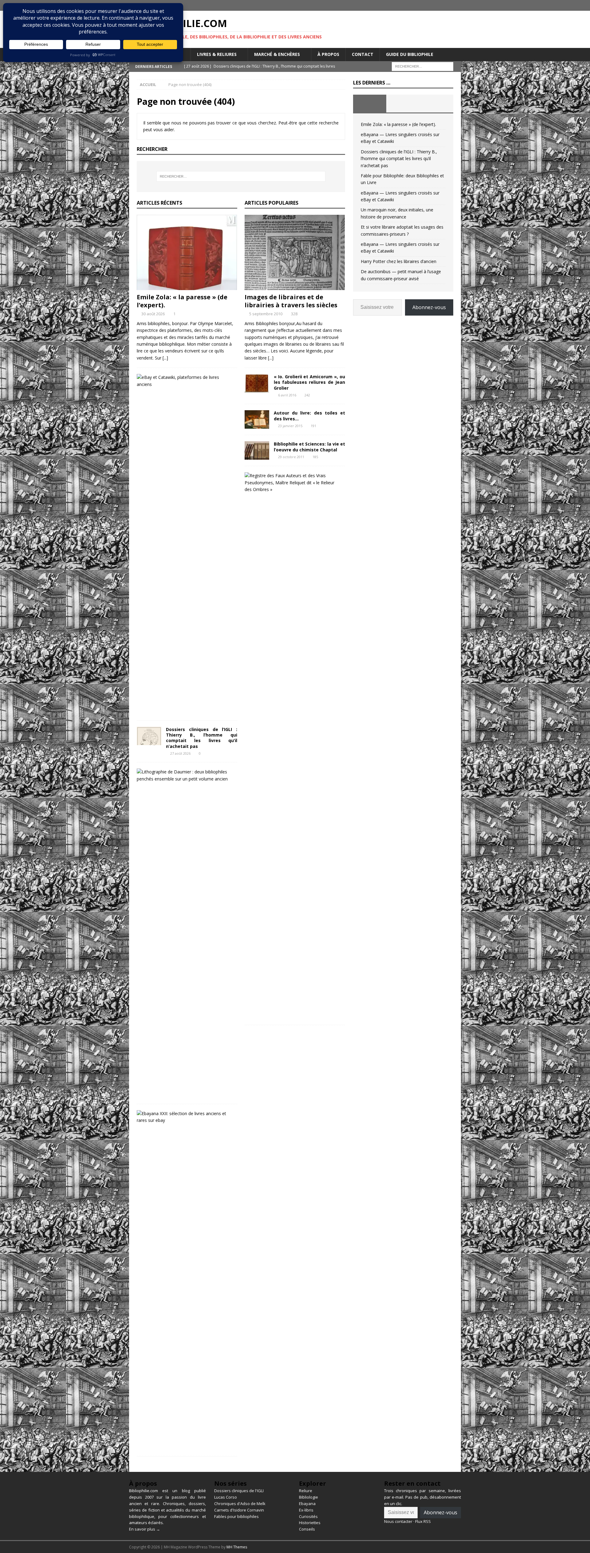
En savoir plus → (144, 1529)
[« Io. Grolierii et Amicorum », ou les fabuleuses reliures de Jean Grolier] (257, 383)
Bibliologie (308, 1497)
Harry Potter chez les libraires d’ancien (398, 261)
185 (315, 456)
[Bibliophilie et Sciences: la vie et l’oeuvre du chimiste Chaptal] (257, 450)
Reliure (305, 1490)
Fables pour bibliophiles (236, 1516)
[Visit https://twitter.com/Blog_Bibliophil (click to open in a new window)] (455, 5)
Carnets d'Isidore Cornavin (239, 1510)
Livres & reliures (217, 54)
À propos (328, 54)
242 (307, 395)
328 (294, 313)
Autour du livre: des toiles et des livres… (309, 415)
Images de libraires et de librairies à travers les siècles (291, 301)
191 (313, 425)
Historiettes (310, 1522)
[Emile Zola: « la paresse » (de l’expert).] (187, 252)
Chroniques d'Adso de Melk (240, 1503)
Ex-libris (306, 1510)
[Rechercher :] (422, 66)
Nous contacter (398, 1521)
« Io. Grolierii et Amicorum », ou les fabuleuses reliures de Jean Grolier (309, 382)
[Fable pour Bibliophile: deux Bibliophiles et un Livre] (185, 775)
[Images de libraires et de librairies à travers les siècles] (295, 252)
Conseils (307, 1529)
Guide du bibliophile (409, 54)
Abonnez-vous (429, 307)
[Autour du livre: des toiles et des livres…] (257, 419)
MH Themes (236, 1547)
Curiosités (308, 1516)
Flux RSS (423, 1521)
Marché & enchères (277, 54)
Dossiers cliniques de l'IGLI (239, 1490)
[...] (165, 358)
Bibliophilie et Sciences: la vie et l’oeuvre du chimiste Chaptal (309, 446)
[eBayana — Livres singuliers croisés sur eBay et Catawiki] (185, 381)
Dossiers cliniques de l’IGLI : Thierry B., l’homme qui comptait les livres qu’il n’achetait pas (201, 737)
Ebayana (307, 1503)
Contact (362, 54)
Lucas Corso (225, 1497)
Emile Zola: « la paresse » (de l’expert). (182, 301)
